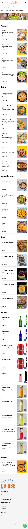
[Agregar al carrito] (25, 39)
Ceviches (6, 10)
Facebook (3, 508)
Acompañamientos (20, 10)
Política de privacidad (6, 499)
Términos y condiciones (7, 497)
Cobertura (3, 495)
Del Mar (11, 10)
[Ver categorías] (25, 10)
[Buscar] (2, 10)
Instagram (3, 506)
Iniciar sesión (4, 518)
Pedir (2, 515)
